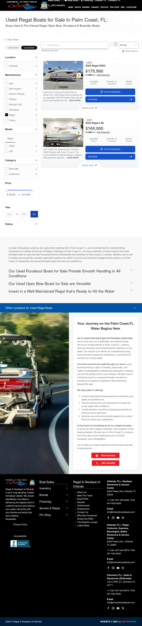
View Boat (92, 99)
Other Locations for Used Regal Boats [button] (29, 308)
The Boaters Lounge (87, 522)
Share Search (131, 51)
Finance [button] (95, 7)
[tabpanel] (21, 148)
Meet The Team (84, 495)
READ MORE (75, 100)
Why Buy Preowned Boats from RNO (87, 517)
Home (70, 7)
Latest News (83, 525)
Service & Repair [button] (49, 508)
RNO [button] (123, 7)
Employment (83, 508)
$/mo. (97, 75)
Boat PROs (82, 498)
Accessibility (20, 536)
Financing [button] (45, 501)
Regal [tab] (10, 138)
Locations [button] (131, 7)
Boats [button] (78, 7)
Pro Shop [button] (114, 7)
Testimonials (83, 505)
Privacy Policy (20, 524)
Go (34, 214)
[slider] (6, 190)
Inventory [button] (45, 488)
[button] (47, 75)
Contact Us (82, 512)
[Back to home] (28, 5)
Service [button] (104, 7)
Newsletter (11, 519)
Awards (81, 502)
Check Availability (112, 91)
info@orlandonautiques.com (121, 512)
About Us (81, 492)
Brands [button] (86, 7)
